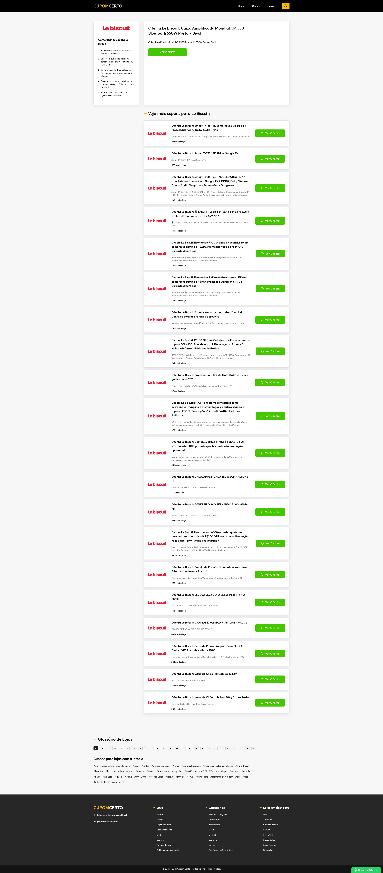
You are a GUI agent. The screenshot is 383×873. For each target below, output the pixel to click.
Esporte (213, 839)
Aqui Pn (119, 776)
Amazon (140, 771)
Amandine (118, 771)
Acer (96, 766)
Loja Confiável (163, 824)
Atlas (245, 776)
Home (241, 5)
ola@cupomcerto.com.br (106, 821)
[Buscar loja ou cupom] (285, 6)
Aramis (128, 776)
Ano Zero (107, 776)
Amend (150, 771)
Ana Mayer (221, 771)
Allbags (220, 766)
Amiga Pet (176, 771)
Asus (237, 776)
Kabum (266, 829)
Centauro (267, 819)
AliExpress (208, 766)
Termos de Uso (163, 844)
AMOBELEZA (206, 771)
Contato (160, 839)
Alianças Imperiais (191, 766)
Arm (136, 776)
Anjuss (97, 776)
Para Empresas (164, 829)
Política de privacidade (167, 850)
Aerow (176, 766)
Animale (245, 771)
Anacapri (234, 771)
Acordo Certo (123, 766)
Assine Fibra (202, 776)
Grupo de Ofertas (368, 870)
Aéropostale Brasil (160, 766)
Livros (212, 844)
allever (229, 766)
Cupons (256, 5)
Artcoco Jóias (156, 776)
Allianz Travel (242, 766)
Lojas (271, 5)
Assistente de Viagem (221, 776)
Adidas (145, 766)
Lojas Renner (269, 844)
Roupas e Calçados (218, 814)
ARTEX (169, 776)
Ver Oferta (167, 52)
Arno (143, 776)
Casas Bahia (269, 839)
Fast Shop (268, 834)
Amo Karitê (191, 771)
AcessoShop (107, 766)
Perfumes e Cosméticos (221, 850)
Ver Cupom (272, 253)
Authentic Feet (101, 782)
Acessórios (214, 819)
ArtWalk (179, 776)
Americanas (162, 771)
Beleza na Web (270, 824)
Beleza (212, 834)
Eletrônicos (214, 824)
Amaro (129, 771)
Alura (108, 771)
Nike (265, 814)
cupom (108, 807)
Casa (211, 829)
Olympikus (268, 850)
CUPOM (108, 6)
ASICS (190, 776)
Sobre (159, 819)
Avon (114, 782)
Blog (158, 834)
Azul (121, 782)
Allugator (98, 771)
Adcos (136, 766)
